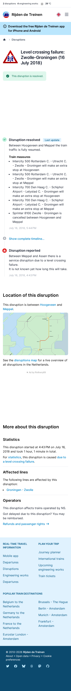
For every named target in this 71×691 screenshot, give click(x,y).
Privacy (35, 655)
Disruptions (18, 39)
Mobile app (10, 556)
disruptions (9, 3)
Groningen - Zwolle (20, 490)
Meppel (8, 309)
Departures (10, 562)
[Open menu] (66, 14)
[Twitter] (7, 666)
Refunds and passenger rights (24, 524)
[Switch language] (58, 14)
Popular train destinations (22, 593)
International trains (51, 558)
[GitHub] (48, 666)
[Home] (5, 39)
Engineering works (15, 575)
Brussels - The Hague (53, 602)
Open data (22, 655)
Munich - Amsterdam (52, 615)
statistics (14, 457)
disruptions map (25, 360)
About (9, 655)
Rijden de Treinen (34, 652)
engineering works (27, 3)
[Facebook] (15, 666)
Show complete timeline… (26, 238)
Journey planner (49, 552)
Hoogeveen (48, 304)
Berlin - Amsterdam (51, 608)
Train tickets (46, 576)
